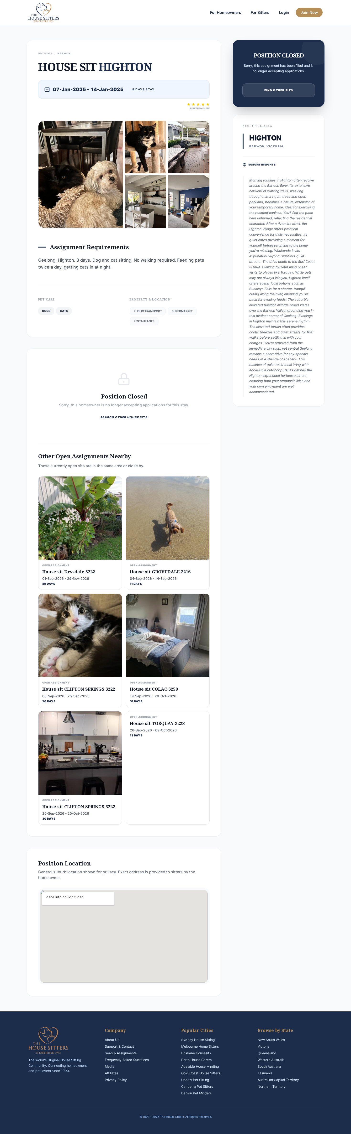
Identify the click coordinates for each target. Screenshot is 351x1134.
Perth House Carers (196, 1060)
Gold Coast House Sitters (200, 1073)
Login (284, 12)
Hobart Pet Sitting (195, 1080)
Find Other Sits (278, 90)
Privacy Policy (116, 1080)
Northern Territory (272, 1086)
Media (109, 1066)
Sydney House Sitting (198, 1040)
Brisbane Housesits (196, 1053)
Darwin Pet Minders (196, 1093)
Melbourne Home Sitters (200, 1046)
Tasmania (265, 1073)
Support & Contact (119, 1046)
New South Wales (271, 1040)
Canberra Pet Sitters (197, 1086)
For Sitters (260, 12)
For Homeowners (225, 12)
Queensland (267, 1053)
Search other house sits (124, 417)
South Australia (269, 1066)
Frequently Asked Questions (127, 1060)
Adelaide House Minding (200, 1066)
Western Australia (271, 1060)
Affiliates (111, 1073)
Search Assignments (121, 1053)
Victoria (263, 1046)
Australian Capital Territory (278, 1080)
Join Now (309, 12)
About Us (112, 1040)
